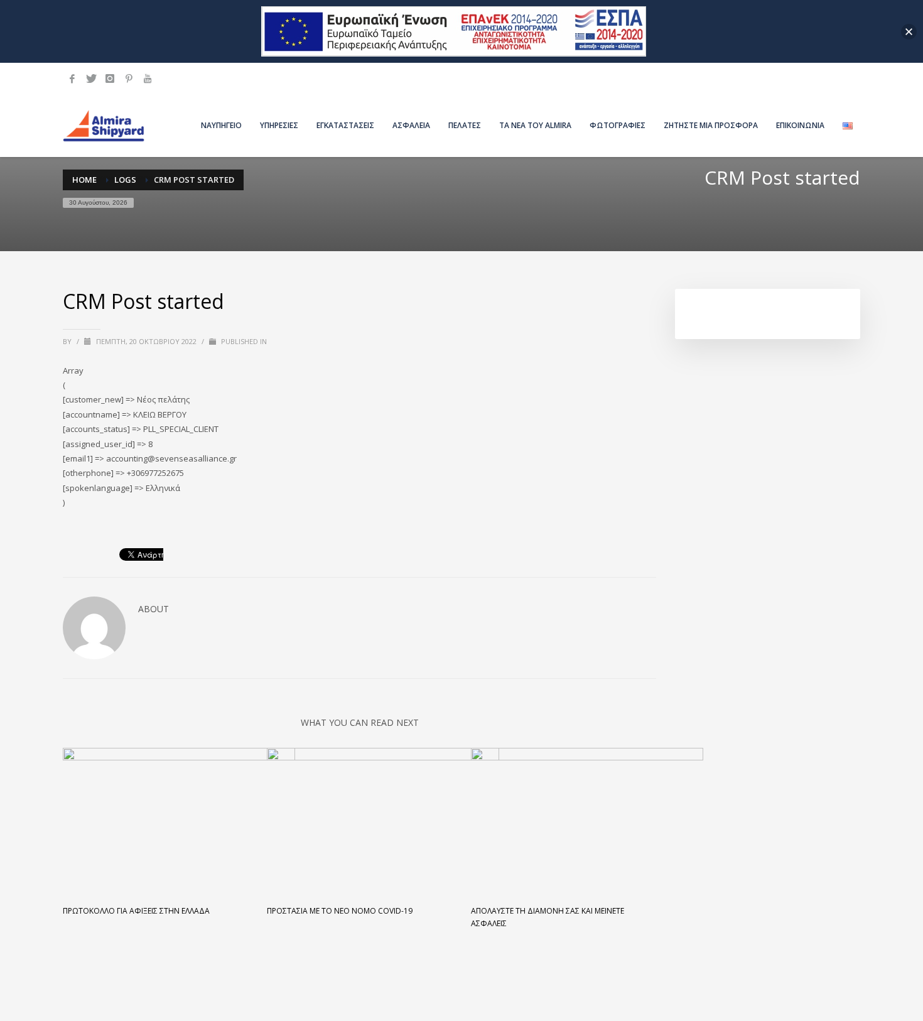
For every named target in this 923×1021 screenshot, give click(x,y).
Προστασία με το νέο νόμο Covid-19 (340, 910)
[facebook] (72, 78)
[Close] (909, 32)
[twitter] (91, 78)
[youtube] (147, 78)
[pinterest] (128, 78)
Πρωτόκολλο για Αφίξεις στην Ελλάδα (136, 910)
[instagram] (109, 78)
